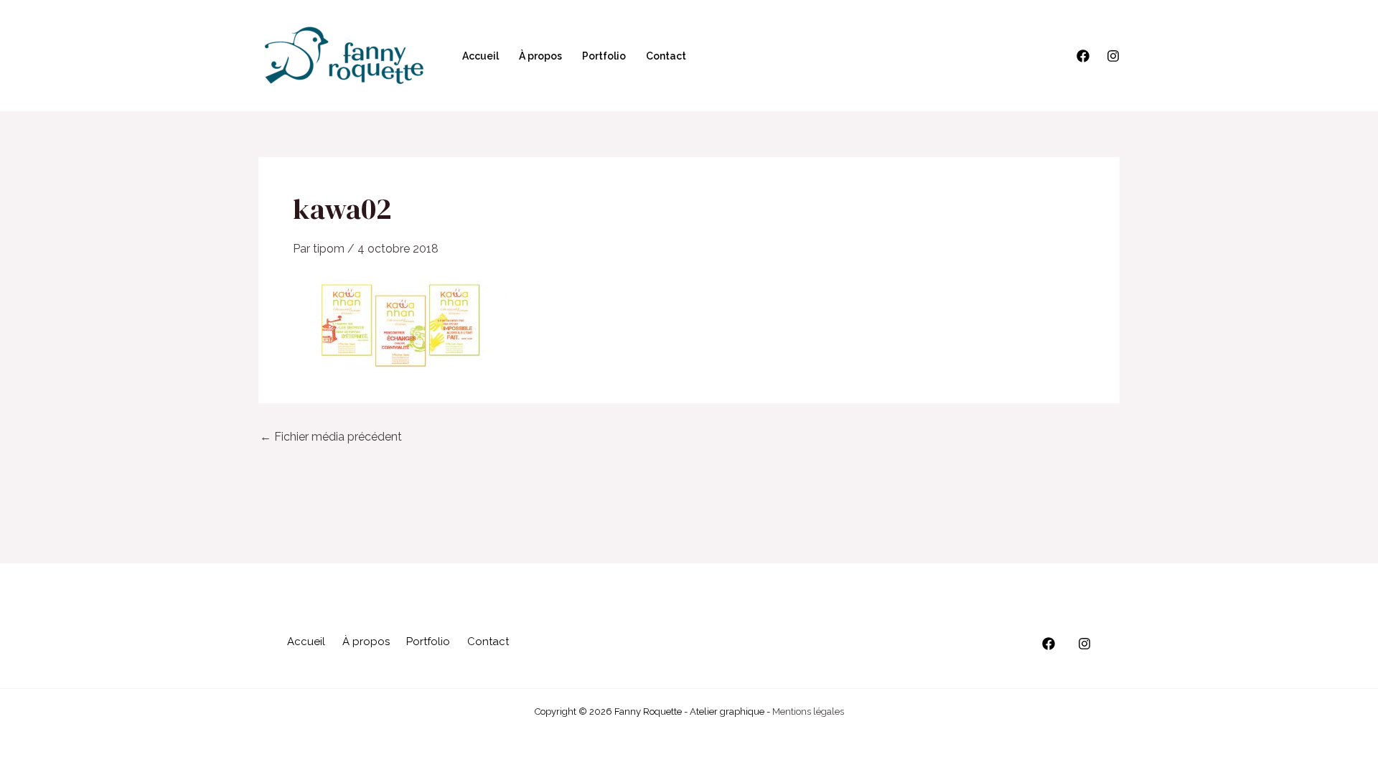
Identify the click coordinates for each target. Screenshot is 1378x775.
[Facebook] (1083, 56)
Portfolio (604, 56)
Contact (666, 56)
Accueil (480, 56)
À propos (540, 56)
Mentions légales (808, 711)
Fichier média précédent (331, 437)
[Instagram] (1113, 56)
